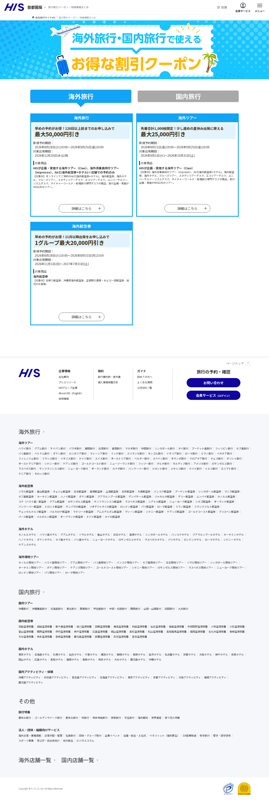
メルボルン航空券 (47, 516)
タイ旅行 (183, 448)
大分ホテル (120, 659)
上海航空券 (112, 491)
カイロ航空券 (112, 516)
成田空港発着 (44, 626)
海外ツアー (25, 443)
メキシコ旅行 (178, 468)
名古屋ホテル (172, 654)
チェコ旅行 (217, 458)
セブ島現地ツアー (153, 562)
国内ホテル (25, 649)
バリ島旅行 (24, 453)
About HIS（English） (71, 393)
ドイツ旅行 (85, 458)
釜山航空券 (43, 491)
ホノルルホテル (27, 534)
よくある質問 (144, 382)
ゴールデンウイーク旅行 (48, 717)
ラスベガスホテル (155, 539)
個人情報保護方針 (108, 382)
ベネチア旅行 (224, 453)
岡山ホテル (24, 659)
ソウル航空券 (26, 491)
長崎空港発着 (237, 631)
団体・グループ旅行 (90, 735)
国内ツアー (25, 603)
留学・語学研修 (222, 735)
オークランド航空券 (71, 516)
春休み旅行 (24, 717)
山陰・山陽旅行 (152, 608)
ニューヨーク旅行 (78, 468)
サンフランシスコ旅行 (52, 468)
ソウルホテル (86, 534)
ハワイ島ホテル (48, 534)
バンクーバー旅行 (138, 468)
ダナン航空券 (86, 496)
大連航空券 (144, 491)
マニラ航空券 (232, 491)
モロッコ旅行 (42, 473)
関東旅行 (85, 608)
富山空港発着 (26, 631)
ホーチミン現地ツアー (31, 567)
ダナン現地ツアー (57, 567)
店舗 (224, 7)
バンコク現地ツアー (128, 562)
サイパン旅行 (58, 448)
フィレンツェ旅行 (28, 458)
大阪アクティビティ (190, 677)
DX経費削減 (189, 735)
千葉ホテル (91, 654)
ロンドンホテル (193, 539)
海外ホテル (25, 529)
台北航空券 (80, 491)
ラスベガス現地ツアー (201, 567)
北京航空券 (128, 491)
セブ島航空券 (26, 496)
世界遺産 (156, 717)
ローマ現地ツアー (75, 572)
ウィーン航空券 (133, 511)
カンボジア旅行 (78, 453)
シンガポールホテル (156, 534)
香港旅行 (117, 448)
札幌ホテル (59, 654)
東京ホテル (24, 654)
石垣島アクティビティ (56, 677)
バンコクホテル (180, 534)
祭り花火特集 (172, 717)
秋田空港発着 (139, 626)
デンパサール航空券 (140, 496)
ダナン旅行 (59, 453)
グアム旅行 (40, 448)
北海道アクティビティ (112, 677)
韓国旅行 (90, 448)
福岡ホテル (72, 659)
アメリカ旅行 (201, 463)
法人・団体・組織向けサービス (39, 730)
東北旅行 (71, 608)
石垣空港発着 (121, 636)
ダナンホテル (44, 539)
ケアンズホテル (27, 544)
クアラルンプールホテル (206, 534)
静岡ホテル (123, 654)
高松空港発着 (137, 631)
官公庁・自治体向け (48, 740)
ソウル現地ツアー (197, 562)
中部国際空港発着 (197, 626)
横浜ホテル (107, 654)
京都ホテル (189, 654)
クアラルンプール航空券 (111, 496)
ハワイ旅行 (24, 448)
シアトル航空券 (157, 501)
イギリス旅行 (68, 458)
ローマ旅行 (191, 453)
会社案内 (64, 376)
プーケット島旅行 (202, 448)
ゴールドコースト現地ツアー (112, 567)
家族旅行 (116, 717)
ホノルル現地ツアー (29, 562)
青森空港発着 (121, 626)
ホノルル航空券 (226, 496)
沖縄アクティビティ (29, 677)
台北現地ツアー (174, 562)
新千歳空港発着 (64, 626)
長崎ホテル (88, 659)
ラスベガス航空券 (135, 501)
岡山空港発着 (118, 631)
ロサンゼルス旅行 (222, 463)
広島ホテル (40, 659)
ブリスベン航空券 (229, 511)
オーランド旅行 (100, 468)
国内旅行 (29, 592)
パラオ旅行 (75, 448)
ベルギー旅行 (141, 458)
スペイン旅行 (160, 458)
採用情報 (64, 398)
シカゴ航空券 (203, 501)
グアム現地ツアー (80, 562)
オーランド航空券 (224, 501)
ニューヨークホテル (103, 539)
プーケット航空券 (185, 491)
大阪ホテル (205, 654)
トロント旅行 (159, 468)
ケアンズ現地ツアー (81, 567)
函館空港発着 (102, 626)
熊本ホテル (104, 659)
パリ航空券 (147, 506)
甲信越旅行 (99, 608)
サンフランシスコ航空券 (108, 501)
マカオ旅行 (131, 448)
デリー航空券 (185, 496)
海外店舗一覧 (34, 760)
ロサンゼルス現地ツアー (171, 567)
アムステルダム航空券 (109, 511)
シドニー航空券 (155, 511)
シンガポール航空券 (209, 491)
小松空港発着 (237, 626)
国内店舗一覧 (77, 760)
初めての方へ (144, 376)
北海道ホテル (42, 654)
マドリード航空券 (83, 511)
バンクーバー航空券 (29, 506)
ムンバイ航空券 (205, 496)
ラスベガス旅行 (27, 468)
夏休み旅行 (72, 717)
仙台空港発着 (158, 626)
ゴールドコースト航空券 (201, 511)
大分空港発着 (26, 636)
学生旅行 (129, 717)
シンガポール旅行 (165, 448)
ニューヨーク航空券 (180, 501)
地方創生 (68, 740)
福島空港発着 (176, 626)
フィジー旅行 (145, 463)
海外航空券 (25, 486)
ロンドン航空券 (129, 506)
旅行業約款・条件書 (109, 376)
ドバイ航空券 (94, 516)
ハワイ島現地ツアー (55, 562)
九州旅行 (183, 608)
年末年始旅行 (100, 717)
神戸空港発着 (81, 631)
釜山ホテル (103, 534)
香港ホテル (135, 534)
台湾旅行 (103, 448)
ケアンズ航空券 (176, 511)
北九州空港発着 (217, 631)
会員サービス (243, 10)
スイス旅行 (101, 458)
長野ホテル (139, 654)
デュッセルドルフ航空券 (32, 511)
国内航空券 (25, 621)
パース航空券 (25, 516)
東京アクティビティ (139, 677)
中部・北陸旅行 (118, 608)
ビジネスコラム (85, 740)
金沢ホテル (155, 654)
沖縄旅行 (23, 608)
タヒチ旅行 (163, 463)
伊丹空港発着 (63, 631)
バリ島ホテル (81, 539)
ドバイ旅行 (195, 468)
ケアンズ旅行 (70, 463)
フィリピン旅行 (224, 448)
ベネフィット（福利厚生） (164, 735)
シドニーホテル (232, 539)
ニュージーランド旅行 (122, 463)
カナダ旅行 (118, 468)
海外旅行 (29, 431)
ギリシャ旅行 (234, 458)
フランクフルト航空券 (206, 506)
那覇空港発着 (102, 636)
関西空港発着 (44, 631)
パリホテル (174, 539)
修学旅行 (205, 735)
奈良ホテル (237, 654)
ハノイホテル (26, 539)
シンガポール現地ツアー (224, 562)
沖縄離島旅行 (39, 608)
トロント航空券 (53, 506)
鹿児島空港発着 (83, 636)
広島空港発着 (100, 631)
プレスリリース (67, 382)
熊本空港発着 (44, 636)
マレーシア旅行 (99, 453)
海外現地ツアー (28, 557)
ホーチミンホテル (234, 534)
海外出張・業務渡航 (29, 735)
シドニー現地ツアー (143, 567)
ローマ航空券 (164, 506)
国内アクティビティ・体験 (35, 672)
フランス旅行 (49, 458)
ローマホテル (212, 539)
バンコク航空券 (162, 491)
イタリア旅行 (174, 453)
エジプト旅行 (228, 468)
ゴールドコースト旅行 (93, 463)
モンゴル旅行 (155, 453)
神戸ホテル (221, 654)
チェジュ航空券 (61, 491)
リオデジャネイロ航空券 (103, 506)
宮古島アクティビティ (84, 677)
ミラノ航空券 (183, 506)
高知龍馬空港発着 (176, 631)
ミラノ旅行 (207, 453)
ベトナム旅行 (42, 453)
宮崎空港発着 (63, 636)
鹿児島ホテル (137, 659)
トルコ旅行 (211, 468)
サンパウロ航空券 (76, 506)
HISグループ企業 (68, 387)
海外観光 (143, 717)
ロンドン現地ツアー (29, 572)
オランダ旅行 (178, 458)
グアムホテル (68, 534)
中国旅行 (146, 448)
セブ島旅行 (242, 448)
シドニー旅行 (51, 463)
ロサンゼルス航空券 (79, 501)
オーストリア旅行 (121, 458)
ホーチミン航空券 (47, 496)
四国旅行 (170, 608)
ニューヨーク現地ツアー (230, 567)
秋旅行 (85, 717)
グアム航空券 (57, 501)
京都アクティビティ (164, 677)
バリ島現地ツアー (103, 562)
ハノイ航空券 (68, 496)
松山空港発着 (155, 631)
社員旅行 (71, 735)
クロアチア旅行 (198, 458)
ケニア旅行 (24, 473)
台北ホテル (119, 534)
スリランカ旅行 (136, 453)
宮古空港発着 (139, 636)
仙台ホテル (75, 654)
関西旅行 (135, 608)
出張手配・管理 (53, 735)
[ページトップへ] (248, 362)
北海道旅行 (56, 608)
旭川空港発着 (84, 626)
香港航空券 (96, 491)
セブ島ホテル (63, 539)
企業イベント (112, 735)
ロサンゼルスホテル (130, 539)
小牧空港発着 (218, 626)
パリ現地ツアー (53, 572)
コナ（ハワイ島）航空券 (32, 501)
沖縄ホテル (155, 659)
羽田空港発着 (26, 626)
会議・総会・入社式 (134, 735)
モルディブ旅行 (181, 463)
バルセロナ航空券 (60, 511)
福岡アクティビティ (215, 677)
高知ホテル (56, 659)
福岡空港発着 (197, 631)
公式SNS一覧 (144, 387)
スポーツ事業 (26, 740)
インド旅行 (117, 453)
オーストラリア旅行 (29, 463)
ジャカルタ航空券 (165, 496)
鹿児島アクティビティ (30, 682)
